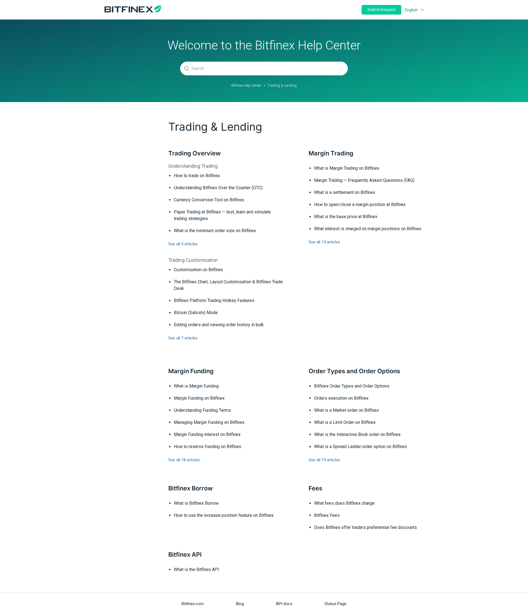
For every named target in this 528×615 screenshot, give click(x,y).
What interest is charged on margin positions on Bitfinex (367, 228)
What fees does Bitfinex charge (344, 503)
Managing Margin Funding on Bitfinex (209, 422)
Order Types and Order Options (354, 371)
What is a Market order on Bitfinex (346, 410)
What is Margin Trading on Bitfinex (346, 168)
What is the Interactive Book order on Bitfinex (357, 434)
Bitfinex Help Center (246, 85)
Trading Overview (194, 153)
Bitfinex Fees (327, 515)
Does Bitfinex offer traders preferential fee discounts (365, 527)
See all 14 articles (324, 242)
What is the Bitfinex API (196, 569)
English (412, 9)
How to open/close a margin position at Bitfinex (360, 204)
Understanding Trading (193, 166)
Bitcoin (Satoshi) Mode (196, 312)
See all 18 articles (184, 459)
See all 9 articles (183, 243)
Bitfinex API (185, 554)
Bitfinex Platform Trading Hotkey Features (214, 300)
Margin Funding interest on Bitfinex (207, 434)
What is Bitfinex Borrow (196, 503)
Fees (315, 488)
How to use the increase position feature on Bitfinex (224, 515)
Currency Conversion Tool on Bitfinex (209, 199)
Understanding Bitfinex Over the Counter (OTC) (218, 187)
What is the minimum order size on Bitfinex (215, 230)
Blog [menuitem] (240, 603)
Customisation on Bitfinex (198, 269)
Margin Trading (331, 153)
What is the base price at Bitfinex (345, 216)
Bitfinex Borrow (190, 488)
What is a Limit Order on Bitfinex (345, 422)
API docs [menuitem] (284, 603)
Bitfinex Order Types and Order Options (351, 386)
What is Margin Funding (196, 386)
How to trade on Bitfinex (197, 175)
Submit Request (381, 9)
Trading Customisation (193, 260)
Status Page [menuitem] (335, 603)
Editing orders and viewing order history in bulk (219, 324)
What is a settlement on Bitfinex (344, 192)
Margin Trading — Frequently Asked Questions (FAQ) (364, 180)
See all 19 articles (324, 459)
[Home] (133, 11)
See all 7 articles (183, 338)
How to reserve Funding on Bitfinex (207, 446)
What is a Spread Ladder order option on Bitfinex (360, 446)
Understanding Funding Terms (202, 410)
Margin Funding (191, 371)
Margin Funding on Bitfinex (199, 398)
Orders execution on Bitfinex (341, 398)
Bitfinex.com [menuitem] (193, 603)
